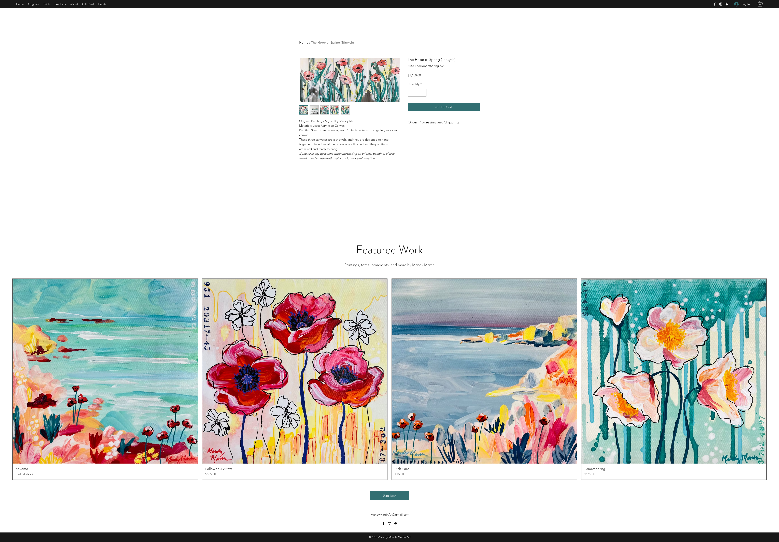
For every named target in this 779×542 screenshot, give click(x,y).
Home (303, 42)
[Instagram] (721, 4)
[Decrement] (411, 92)
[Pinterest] (727, 4)
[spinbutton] (417, 92)
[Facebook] (715, 4)
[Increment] (423, 92)
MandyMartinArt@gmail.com (390, 514)
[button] (760, 4)
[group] (389, 379)
